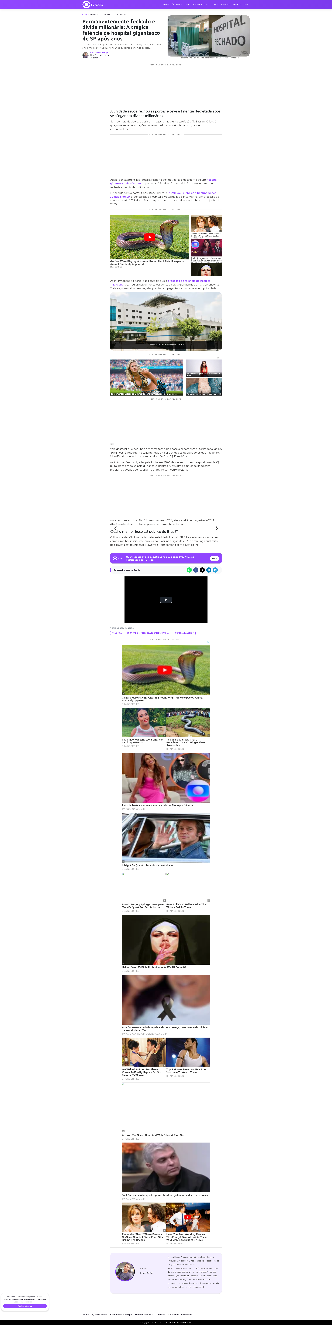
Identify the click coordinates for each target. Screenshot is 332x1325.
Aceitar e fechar (25, 1306)
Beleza (237, 4)
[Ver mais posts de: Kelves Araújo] (85, 55)
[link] (125, 1272)
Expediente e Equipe (121, 1314)
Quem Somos (99, 1314)
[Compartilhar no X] (202, 570)
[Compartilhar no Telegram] (215, 570)
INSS (246, 4)
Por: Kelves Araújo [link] (99, 52)
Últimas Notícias (181, 4)
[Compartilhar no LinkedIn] (208, 570)
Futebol (226, 4)
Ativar (214, 558)
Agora (215, 4)
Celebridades (201, 4)
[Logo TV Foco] (92, 4)
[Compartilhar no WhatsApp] (189, 570)
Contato (160, 1314)
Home (166, 4)
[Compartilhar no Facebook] (195, 570)
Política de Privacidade (180, 1314)
